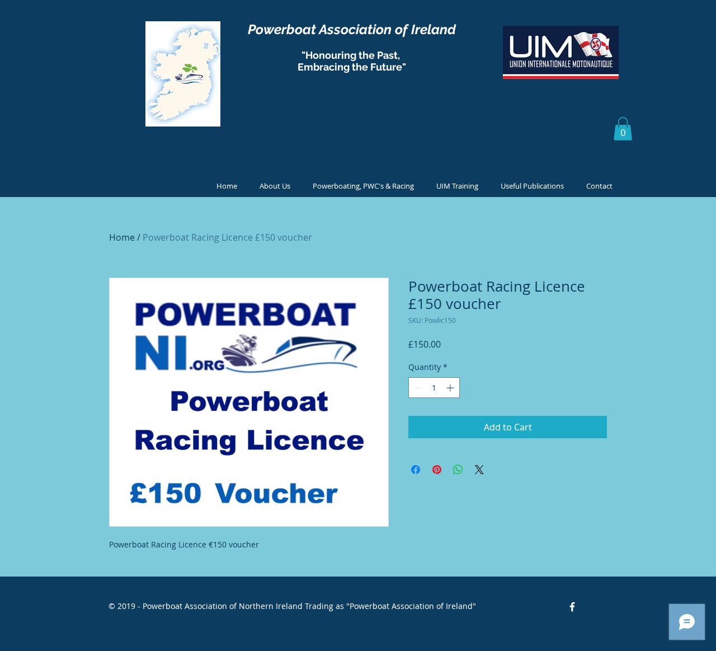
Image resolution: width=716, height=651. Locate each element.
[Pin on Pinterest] (437, 469)
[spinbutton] (434, 387)
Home (122, 237)
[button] (623, 128)
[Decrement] (417, 387)
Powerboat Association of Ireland (352, 29)
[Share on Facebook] (415, 469)
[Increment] (451, 387)
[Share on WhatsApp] (458, 469)
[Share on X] (479, 469)
